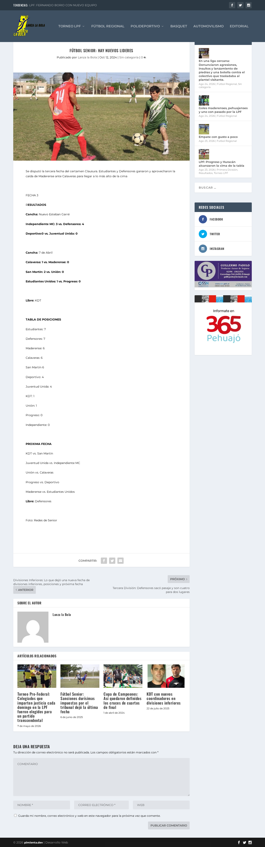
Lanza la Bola (87, 57)
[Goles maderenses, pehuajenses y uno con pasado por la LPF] (204, 100)
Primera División (227, 169)
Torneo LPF (69, 26)
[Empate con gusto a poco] (204, 129)
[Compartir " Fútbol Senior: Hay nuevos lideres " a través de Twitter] (112, 561)
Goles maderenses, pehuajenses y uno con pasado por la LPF (223, 110)
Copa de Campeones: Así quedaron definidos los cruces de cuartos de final (122, 700)
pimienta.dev (33, 842)
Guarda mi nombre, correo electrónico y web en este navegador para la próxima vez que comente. (89, 816)
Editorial (239, 26)
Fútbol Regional (107, 26)
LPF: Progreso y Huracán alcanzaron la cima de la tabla (221, 163)
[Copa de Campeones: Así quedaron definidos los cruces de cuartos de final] (123, 676)
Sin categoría (129, 57)
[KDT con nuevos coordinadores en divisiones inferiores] (166, 676)
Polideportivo (145, 26)
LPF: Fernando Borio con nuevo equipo (63, 5)
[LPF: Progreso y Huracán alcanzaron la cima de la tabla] (204, 154)
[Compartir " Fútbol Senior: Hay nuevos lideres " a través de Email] (120, 561)
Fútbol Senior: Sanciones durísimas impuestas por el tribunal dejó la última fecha (79, 702)
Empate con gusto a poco (218, 137)
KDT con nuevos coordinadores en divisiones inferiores (164, 698)
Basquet (178, 26)
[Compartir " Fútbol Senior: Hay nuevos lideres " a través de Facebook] (104, 561)
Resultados (206, 173)
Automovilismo (208, 26)
